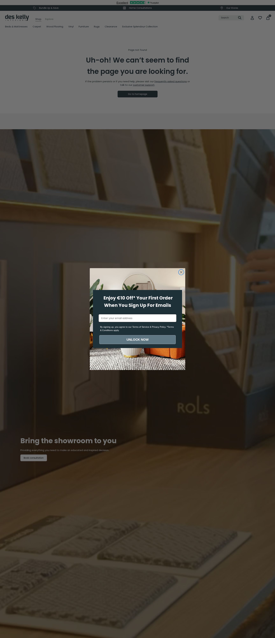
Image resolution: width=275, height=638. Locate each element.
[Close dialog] (181, 272)
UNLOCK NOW (138, 339)
